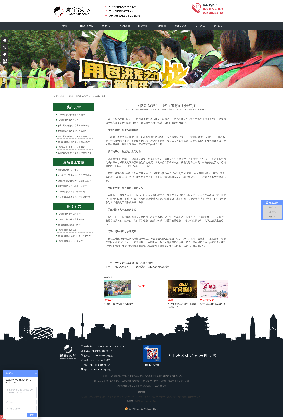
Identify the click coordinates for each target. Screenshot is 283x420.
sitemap (141, 391)
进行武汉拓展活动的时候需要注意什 (74, 180)
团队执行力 (207, 300)
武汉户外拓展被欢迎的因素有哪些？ (74, 235)
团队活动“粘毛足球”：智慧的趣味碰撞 (90, 96)
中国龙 (140, 286)
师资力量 (143, 26)
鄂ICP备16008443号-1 (145, 401)
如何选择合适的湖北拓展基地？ (72, 130)
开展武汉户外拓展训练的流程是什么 (74, 136)
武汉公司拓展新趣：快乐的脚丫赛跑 (134, 263)
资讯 (63, 96)
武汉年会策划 (160, 385)
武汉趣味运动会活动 (126, 385)
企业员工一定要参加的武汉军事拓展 (74, 175)
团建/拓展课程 (86, 26)
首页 (64, 26)
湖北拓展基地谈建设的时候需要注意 (74, 196)
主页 (57, 96)
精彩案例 (161, 26)
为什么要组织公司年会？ (69, 169)
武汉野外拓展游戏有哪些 (69, 224)
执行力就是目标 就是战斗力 (212, 303)
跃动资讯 (70, 96)
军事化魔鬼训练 (144, 385)
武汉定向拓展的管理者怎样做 (71, 219)
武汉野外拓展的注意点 (68, 119)
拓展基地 (125, 26)
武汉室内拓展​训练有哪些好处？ (72, 191)
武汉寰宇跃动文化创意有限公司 (174, 380)
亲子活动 (200, 26)
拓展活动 (107, 26)
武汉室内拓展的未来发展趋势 (71, 114)
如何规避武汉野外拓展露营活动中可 (74, 152)
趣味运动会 (180, 26)
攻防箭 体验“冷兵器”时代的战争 (118, 303)
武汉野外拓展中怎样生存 (69, 213)
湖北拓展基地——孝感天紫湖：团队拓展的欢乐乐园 (142, 266)
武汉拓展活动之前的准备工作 (71, 241)
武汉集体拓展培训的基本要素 (71, 147)
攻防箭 (108, 300)
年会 (171, 300)
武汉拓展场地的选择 (67, 230)
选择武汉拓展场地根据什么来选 (72, 185)
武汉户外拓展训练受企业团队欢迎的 (74, 141)
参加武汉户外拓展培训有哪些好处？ (74, 125)
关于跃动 (218, 26)
